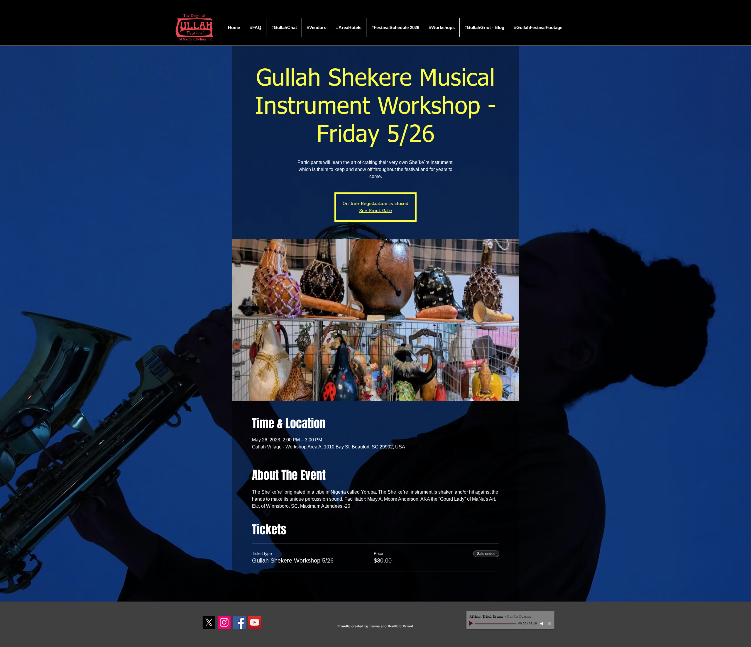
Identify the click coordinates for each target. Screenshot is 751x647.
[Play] (471, 623)
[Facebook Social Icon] (239, 622)
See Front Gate (375, 210)
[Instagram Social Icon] (224, 622)
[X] (208, 622)
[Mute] (542, 623)
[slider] (549, 623)
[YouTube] (254, 622)
